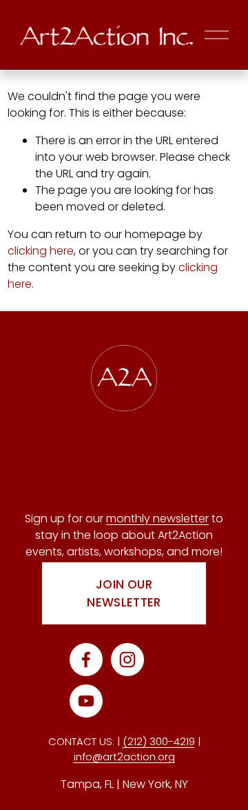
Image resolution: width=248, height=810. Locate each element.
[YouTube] (86, 701)
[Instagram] (127, 659)
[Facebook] (86, 659)
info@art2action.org (124, 756)
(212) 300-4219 (159, 741)
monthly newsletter (157, 518)
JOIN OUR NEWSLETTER (124, 593)
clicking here (41, 251)
